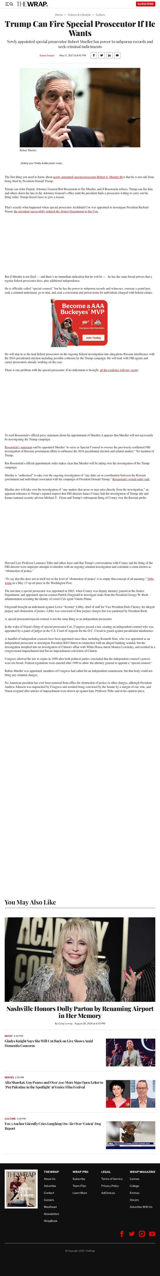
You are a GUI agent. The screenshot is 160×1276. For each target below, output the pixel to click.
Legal (106, 1171)
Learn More (80, 1192)
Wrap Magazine (142, 1171)
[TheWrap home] (32, 4)
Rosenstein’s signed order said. (131, 479)
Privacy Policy (110, 1185)
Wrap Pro (81, 1171)
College (134, 1185)
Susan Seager (47, 55)
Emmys (134, 1192)
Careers (49, 1199)
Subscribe (146, 3)
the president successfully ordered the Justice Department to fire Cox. (56, 211)
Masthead (50, 1206)
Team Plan (79, 1185)
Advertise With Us (141, 1206)
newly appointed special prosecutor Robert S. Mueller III (88, 177)
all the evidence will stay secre (118, 370)
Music (8, 1035)
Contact (49, 1192)
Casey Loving (65, 1023)
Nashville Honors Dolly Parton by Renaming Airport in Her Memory (80, 1012)
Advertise (50, 1185)
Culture (100, 14)
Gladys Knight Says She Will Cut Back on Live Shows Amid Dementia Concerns (49, 1043)
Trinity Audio (41, 163)
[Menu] (9, 4)
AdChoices (108, 1192)
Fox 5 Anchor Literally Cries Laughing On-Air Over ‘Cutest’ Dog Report (53, 1126)
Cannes (134, 1178)
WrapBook (50, 1220)
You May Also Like (30, 902)
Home (59, 14)
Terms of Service (112, 1178)
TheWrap (51, 1171)
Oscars (134, 1199)
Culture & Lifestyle (79, 14)
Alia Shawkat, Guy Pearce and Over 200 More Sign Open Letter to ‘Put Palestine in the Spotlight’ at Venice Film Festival (54, 1084)
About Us (49, 1178)
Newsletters (51, 1213)
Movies (9, 1077)
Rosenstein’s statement (18, 447)
